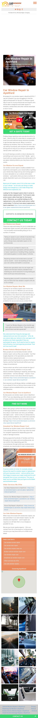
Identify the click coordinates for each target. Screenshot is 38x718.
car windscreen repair (11, 545)
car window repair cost (11, 554)
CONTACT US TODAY (19, 220)
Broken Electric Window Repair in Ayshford (15, 711)
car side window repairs (11, 564)
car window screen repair (12, 542)
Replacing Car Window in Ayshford (13, 708)
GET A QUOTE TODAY (19, 131)
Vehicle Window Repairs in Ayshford (13, 706)
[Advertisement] (19, 35)
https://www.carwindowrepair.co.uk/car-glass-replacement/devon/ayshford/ (19, 490)
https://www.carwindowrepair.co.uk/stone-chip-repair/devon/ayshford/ (19, 507)
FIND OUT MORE (19, 404)
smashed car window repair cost (14, 557)
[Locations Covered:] (2, 2)
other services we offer (11, 560)
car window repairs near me (13, 548)
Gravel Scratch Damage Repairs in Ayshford (16, 713)
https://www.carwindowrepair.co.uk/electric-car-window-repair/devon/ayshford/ (19, 499)
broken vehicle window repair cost (14, 551)
